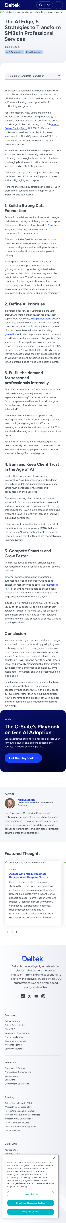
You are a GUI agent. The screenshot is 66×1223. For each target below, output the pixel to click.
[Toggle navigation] (58, 5)
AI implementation (40, 318)
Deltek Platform (12, 1021)
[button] (15, 932)
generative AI (12, 334)
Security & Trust (12, 1153)
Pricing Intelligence (14, 1037)
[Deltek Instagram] (43, 995)
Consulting (10, 1079)
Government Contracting (17, 1083)
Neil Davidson (26, 799)
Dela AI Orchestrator (15, 1025)
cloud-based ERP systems (44, 225)
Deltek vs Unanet (13, 1130)
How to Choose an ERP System (20, 1111)
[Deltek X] (29, 996)
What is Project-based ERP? (18, 1107)
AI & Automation (14, 52)
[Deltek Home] (12, 5)
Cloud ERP (10, 1029)
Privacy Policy (43, 1183)
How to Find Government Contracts (22, 1114)
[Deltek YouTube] (36, 996)
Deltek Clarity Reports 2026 (18, 1103)
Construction (11, 1076)
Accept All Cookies (30, 1212)
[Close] (53, 1158)
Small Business (33, 52)
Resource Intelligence (15, 1041)
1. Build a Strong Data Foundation (26, 75)
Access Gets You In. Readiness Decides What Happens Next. (27, 875)
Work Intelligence (13, 1045)
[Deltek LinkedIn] (23, 995)
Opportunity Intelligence (17, 1033)
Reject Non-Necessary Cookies (30, 1203)
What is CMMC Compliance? (19, 1118)
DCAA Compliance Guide (17, 1122)
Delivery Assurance (14, 1048)
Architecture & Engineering (18, 1072)
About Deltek (11, 1150)
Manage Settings (30, 1194)
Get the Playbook (21, 758)
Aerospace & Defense (15, 1068)
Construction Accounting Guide (20, 1126)
